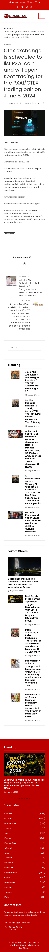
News (24, 853)
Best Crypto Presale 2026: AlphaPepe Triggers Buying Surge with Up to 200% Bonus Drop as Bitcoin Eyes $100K (32, 608)
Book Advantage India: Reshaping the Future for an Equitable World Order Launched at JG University (33, 640)
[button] (19, 798)
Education (24, 818)
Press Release (24, 872)
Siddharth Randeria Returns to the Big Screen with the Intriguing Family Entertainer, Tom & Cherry (33, 411)
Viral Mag (32, 945)
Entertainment (24, 823)
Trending (24, 887)
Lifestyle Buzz (24, 843)
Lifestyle (24, 838)
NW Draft (24, 858)
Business (7, 44)
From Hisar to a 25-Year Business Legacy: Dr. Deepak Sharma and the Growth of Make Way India (33, 705)
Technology (24, 882)
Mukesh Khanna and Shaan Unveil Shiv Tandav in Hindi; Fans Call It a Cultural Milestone (33, 522)
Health (24, 833)
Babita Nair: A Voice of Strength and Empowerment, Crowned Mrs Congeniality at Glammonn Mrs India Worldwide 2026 (33, 673)
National (24, 848)
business (10, 234)
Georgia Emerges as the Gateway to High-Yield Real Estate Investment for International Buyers (23, 583)
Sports (24, 877)
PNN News (24, 863)
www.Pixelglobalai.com (14, 197)
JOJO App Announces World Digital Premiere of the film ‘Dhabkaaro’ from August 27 (32, 381)
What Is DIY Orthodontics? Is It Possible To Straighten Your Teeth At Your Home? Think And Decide (30, 286)
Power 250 (24, 867)
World (24, 897)
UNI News (24, 892)
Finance (24, 828)
